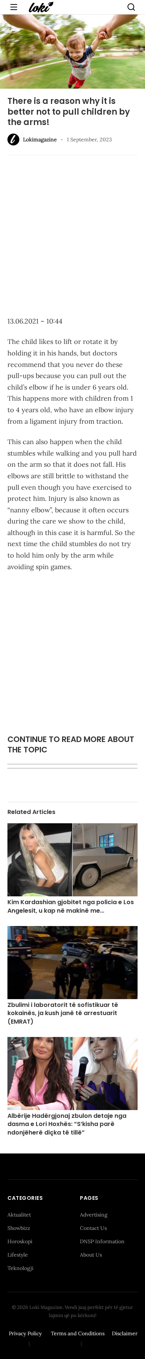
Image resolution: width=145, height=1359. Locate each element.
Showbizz (18, 1228)
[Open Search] (131, 7)
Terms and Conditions (77, 1333)
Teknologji (20, 1268)
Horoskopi (19, 1241)
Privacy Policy (25, 1333)
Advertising (93, 1214)
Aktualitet (19, 1214)
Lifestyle (17, 1254)
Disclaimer (125, 1333)
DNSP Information (102, 1241)
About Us (91, 1254)
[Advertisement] (72, 236)
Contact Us (93, 1228)
